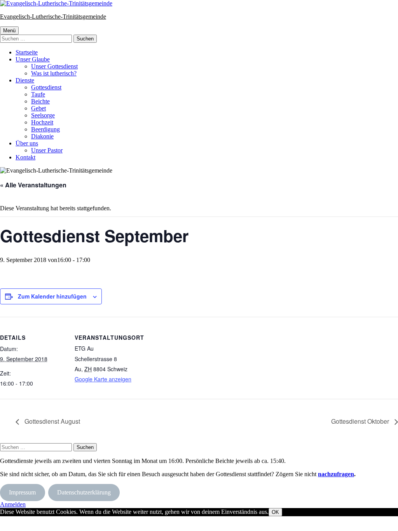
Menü (9, 30)
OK (275, 512)
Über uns (27, 143)
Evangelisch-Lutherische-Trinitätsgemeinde (53, 16)
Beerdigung (45, 129)
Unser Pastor (47, 150)
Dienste (25, 80)
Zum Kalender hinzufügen (52, 296)
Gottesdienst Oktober (361, 421)
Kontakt (25, 157)
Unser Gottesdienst (54, 66)
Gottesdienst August (51, 421)
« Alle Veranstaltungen (33, 184)
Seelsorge (43, 115)
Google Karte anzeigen (103, 379)
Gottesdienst (46, 87)
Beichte (40, 101)
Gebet (38, 108)
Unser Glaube (33, 59)
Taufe (38, 94)
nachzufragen (336, 474)
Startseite (27, 52)
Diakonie (42, 136)
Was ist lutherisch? (54, 73)
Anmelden (13, 504)
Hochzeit (42, 122)
